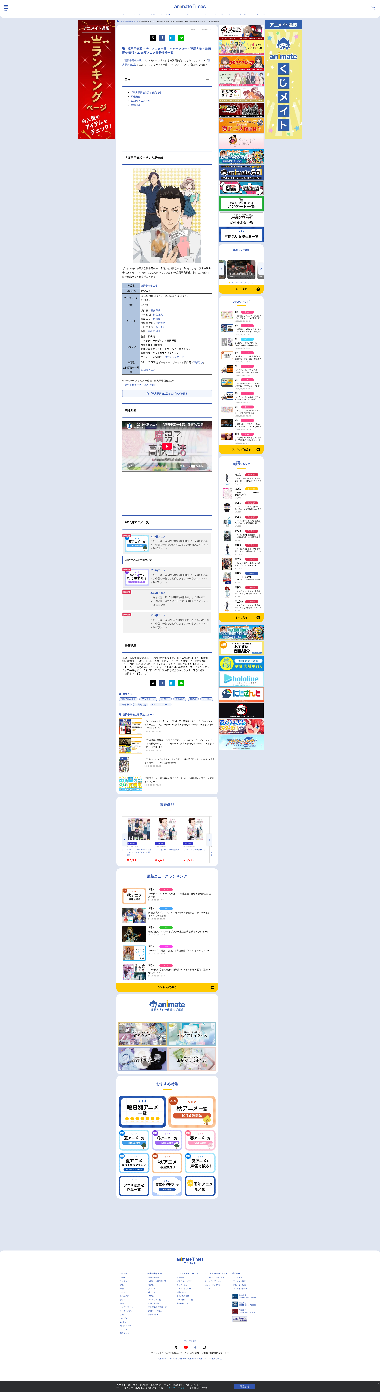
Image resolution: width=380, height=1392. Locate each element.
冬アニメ (151, 1296)
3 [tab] (237, 282)
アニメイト (237, 1277)
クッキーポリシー (184, 1285)
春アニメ (151, 1285)
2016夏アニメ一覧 (140, 101)
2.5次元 (123, 1322)
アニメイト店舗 (239, 1285)
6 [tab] (249, 282)
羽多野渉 (155, 310)
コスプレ (123, 1318)
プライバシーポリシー (185, 1281)
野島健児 (158, 314)
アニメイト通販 (239, 1281)
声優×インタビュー (156, 1311)
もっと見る (241, 289)
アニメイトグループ (241, 1289)
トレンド (123, 1329)
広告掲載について (184, 1303)
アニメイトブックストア (214, 1277)
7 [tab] (253, 282)
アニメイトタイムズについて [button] (188, 1273)
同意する (244, 1386)
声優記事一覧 (153, 1303)
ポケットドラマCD (212, 1285)
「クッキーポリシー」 (178, 1388)
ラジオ (122, 1292)
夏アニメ (151, 1289)
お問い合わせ (182, 1292)
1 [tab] (230, 282)
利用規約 (180, 1277)
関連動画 (135, 96)
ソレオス (208, 1289)
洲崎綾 (156, 319)
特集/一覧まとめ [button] (155, 1273)
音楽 (122, 1315)
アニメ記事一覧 (154, 1300)
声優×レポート (154, 1315)
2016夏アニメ (148, 369)
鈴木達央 (160, 323)
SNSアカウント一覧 (185, 1300)
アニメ (122, 1285)
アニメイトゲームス (213, 1281)
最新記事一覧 (153, 1277)
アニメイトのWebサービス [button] (215, 1273)
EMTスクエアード (174, 357)
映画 (122, 1303)
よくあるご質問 (183, 1296)
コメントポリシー (184, 1289)
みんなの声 (124, 1296)
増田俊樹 (160, 327)
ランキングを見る (167, 987)
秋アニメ (151, 1292)
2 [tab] (233, 282)
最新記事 (135, 105)
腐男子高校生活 (133, 60)
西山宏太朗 (154, 331)
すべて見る (241, 617)
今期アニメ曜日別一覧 (157, 1281)
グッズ (122, 1300)
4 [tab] (241, 282)
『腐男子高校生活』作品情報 (146, 92)
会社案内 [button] (236, 1273)
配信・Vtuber (125, 1326)
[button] (167, 80)
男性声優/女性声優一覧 (157, 1307)
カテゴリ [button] (123, 1273)
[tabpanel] (241, 269)
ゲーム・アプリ (126, 1311)
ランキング (124, 1281)
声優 (122, 1289)
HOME (122, 1277)
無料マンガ (124, 1333)
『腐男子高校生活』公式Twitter (138, 385)
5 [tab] (245, 282)
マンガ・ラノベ (126, 1307)
